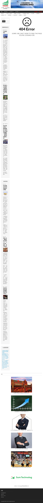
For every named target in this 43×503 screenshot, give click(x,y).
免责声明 (2, 494)
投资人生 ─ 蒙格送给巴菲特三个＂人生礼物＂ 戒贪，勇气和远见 (5, 242)
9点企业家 (32, 13)
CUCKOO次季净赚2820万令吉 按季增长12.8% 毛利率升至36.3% (21, 430)
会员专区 (11, 11)
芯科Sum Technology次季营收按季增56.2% (5, 367)
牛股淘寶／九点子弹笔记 (17, 13)
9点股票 (7, 501)
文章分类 (5, 11)
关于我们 (17, 11)
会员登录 (35, 11)
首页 (1, 11)
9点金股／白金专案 (9, 13)
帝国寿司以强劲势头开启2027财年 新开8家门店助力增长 (5, 363)
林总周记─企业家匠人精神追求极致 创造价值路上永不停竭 (5, 89)
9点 (4, 123)
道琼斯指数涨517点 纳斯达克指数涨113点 (21, 411)
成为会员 (40, 11)
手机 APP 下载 (3, 495)
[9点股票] (5, 3)
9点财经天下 (2, 13)
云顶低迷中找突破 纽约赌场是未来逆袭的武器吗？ (5, 351)
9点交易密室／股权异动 (26, 13)
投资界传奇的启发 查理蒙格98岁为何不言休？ (5, 291)
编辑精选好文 (5, 84)
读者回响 (5, 184)
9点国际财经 (38, 13)
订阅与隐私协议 (3, 492)
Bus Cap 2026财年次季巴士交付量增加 (21, 448)
